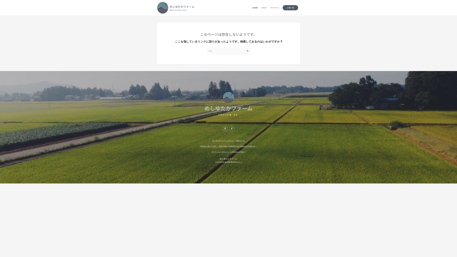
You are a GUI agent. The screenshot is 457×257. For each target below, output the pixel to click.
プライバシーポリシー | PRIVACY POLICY (228, 152)
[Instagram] (225, 128)
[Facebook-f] (231, 128)
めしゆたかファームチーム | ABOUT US (228, 140)
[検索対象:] (228, 51)
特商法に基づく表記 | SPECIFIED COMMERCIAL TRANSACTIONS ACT (228, 146)
